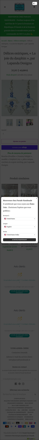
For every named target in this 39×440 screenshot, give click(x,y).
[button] (34, 3)
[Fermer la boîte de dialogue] (36, 198)
